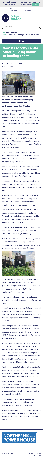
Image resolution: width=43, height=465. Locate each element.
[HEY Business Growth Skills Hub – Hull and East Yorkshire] (11, 18)
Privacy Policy (31, 453)
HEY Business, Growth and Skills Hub (15, 9)
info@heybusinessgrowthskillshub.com (23, 35)
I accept (35, 5)
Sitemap (38, 453)
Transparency (36, 455)
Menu (21, 41)
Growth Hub (28, 10)
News (11, 66)
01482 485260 (11, 32)
